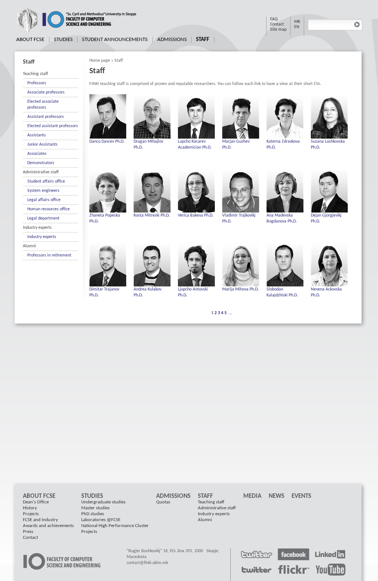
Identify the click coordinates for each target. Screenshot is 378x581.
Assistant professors (45, 117)
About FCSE (30, 40)
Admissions (172, 40)
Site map (278, 29)
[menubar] (113, 40)
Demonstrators (40, 163)
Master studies (95, 508)
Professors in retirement (49, 255)
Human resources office (48, 209)
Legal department (43, 218)
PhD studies (92, 514)
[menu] (50, 164)
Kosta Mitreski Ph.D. (152, 215)
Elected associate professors (43, 104)
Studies (63, 40)
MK (297, 22)
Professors (36, 83)
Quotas (163, 502)
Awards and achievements (48, 525)
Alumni (29, 246)
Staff (202, 40)
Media (252, 496)
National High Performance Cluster (115, 525)
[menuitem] (30, 40)
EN (296, 27)
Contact (277, 24)
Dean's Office (36, 502)
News (276, 496)
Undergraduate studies (103, 502)
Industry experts (37, 227)
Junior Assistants (42, 144)
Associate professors (46, 92)
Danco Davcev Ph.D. (106, 141)
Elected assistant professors (52, 126)
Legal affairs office (44, 200)
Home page (99, 60)
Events (301, 496)
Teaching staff (35, 74)
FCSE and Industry (40, 519)
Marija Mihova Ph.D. (240, 289)
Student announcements (115, 40)
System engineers (43, 190)
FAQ (274, 19)
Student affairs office (46, 181)
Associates (37, 154)
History (30, 508)
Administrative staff (41, 172)
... (230, 313)
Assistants (36, 135)
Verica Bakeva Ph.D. (195, 215)
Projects (31, 514)
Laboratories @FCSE (100, 519)
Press (28, 531)
